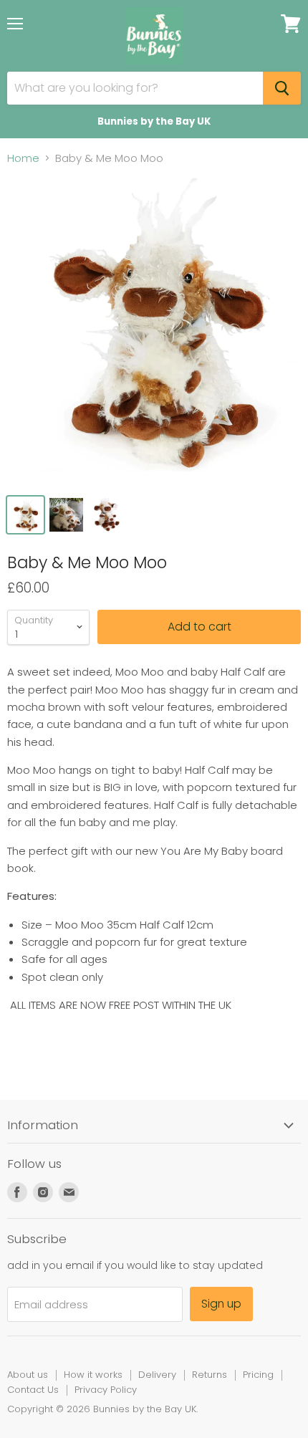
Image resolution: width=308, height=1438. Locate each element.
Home (23, 158)
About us (27, 1374)
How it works (93, 1374)
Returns (209, 1374)
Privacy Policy (105, 1389)
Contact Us (33, 1389)
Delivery (157, 1374)
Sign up (221, 1303)
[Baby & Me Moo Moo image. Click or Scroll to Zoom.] (154, 332)
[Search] (282, 88)
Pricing (258, 1374)
